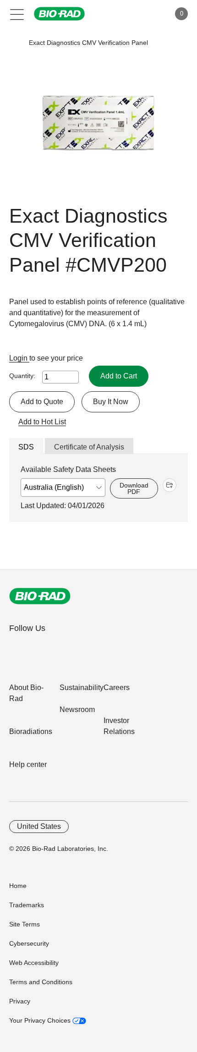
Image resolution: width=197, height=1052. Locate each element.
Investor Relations (119, 726)
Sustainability (82, 687)
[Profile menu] (150, 14)
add (169, 485)
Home (18, 885)
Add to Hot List (42, 422)
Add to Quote (42, 401)
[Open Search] (131, 14)
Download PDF (134, 488)
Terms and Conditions (40, 982)
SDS (26, 447)
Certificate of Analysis (89, 447)
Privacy (19, 1001)
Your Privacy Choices (40, 1020)
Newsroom (77, 709)
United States (39, 826)
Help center (28, 764)
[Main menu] (17, 13)
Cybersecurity (29, 943)
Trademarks (26, 905)
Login (19, 358)
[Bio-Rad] (40, 596)
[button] (15, 43)
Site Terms (24, 924)
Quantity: (22, 375)
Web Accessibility (34, 962)
